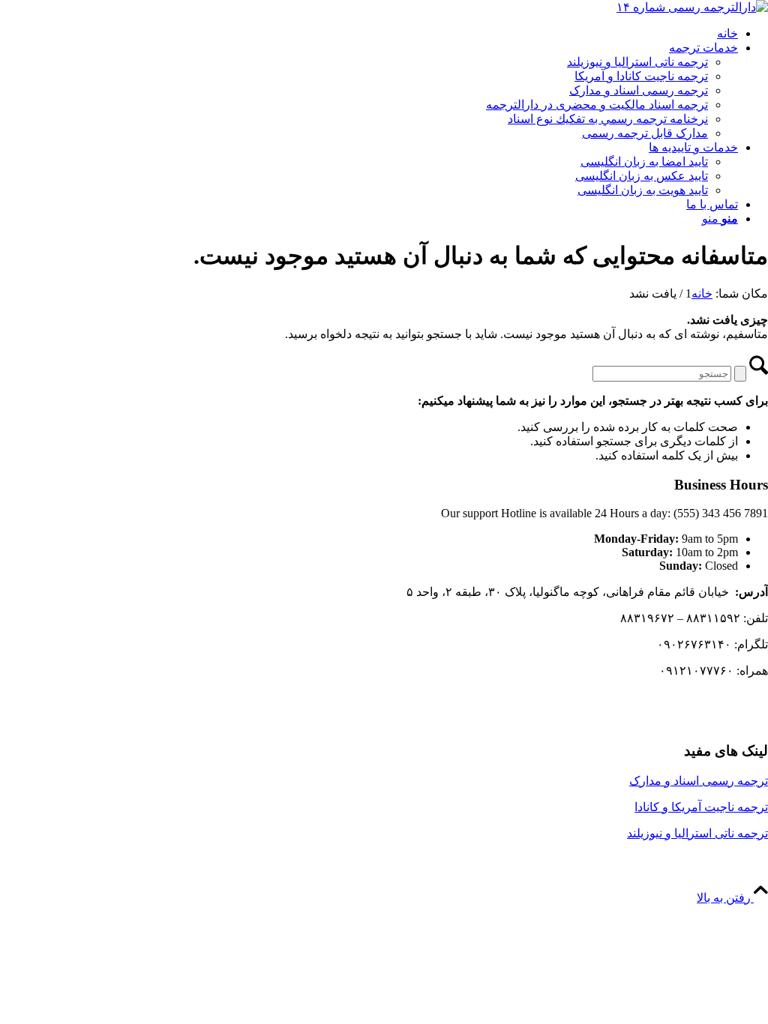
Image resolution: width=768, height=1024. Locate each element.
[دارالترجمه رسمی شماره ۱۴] (692, 7)
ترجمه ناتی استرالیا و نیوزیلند (697, 833)
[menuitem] (369, 33)
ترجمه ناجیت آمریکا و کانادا (701, 807)
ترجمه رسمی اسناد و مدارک (698, 780)
